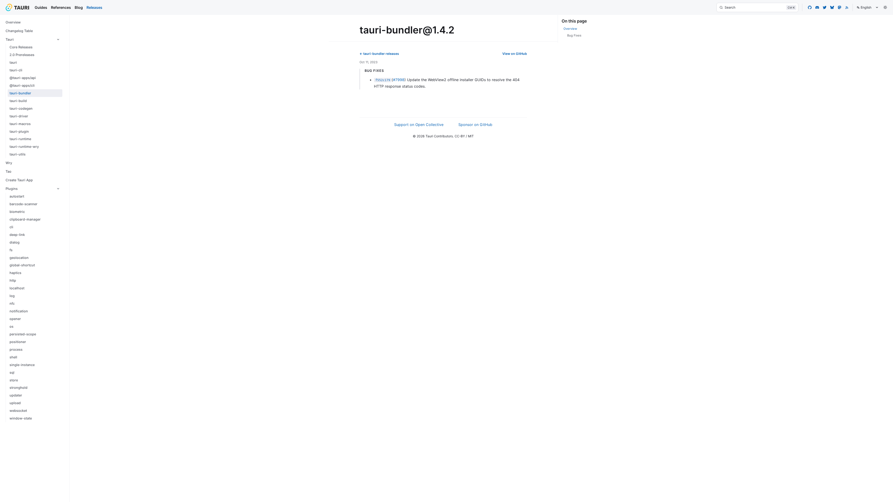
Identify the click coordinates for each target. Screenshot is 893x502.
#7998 (398, 79)
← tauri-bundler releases (379, 54)
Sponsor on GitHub (475, 124)
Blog (79, 7)
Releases (94, 7)
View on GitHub (514, 54)
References (61, 7)
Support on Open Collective (418, 124)
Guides (41, 7)
